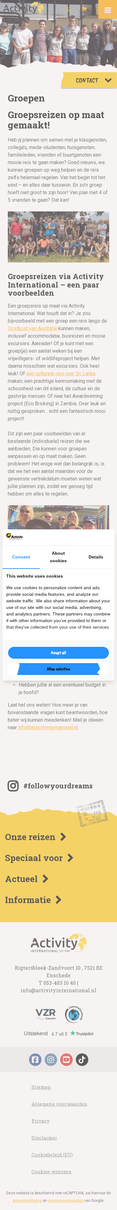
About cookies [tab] (58, 557)
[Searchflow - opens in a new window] (103, 537)
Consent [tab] (21, 556)
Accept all (58, 652)
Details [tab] (96, 556)
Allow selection (58, 669)
